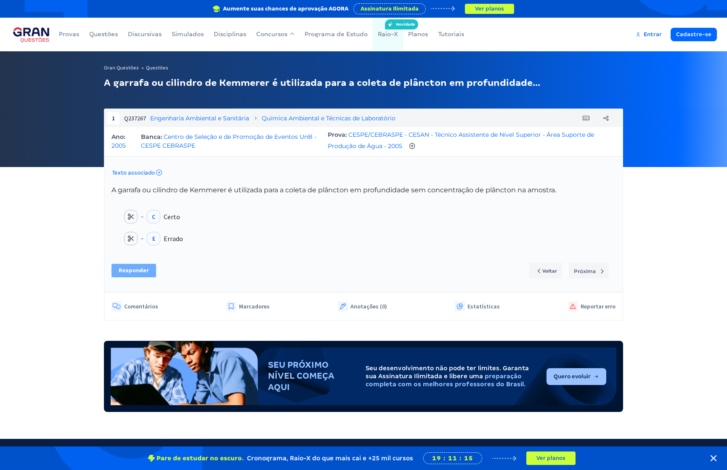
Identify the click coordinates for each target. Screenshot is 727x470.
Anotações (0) (368, 306)
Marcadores (254, 306)
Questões (103, 34)
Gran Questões (121, 67)
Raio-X (388, 29)
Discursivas (145, 34)
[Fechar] (713, 458)
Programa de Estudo (336, 34)
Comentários (141, 306)
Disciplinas (230, 34)
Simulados (188, 34)
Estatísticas (483, 306)
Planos (418, 34)
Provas (69, 34)
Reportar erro (598, 306)
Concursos (271, 34)
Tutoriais (451, 34)
